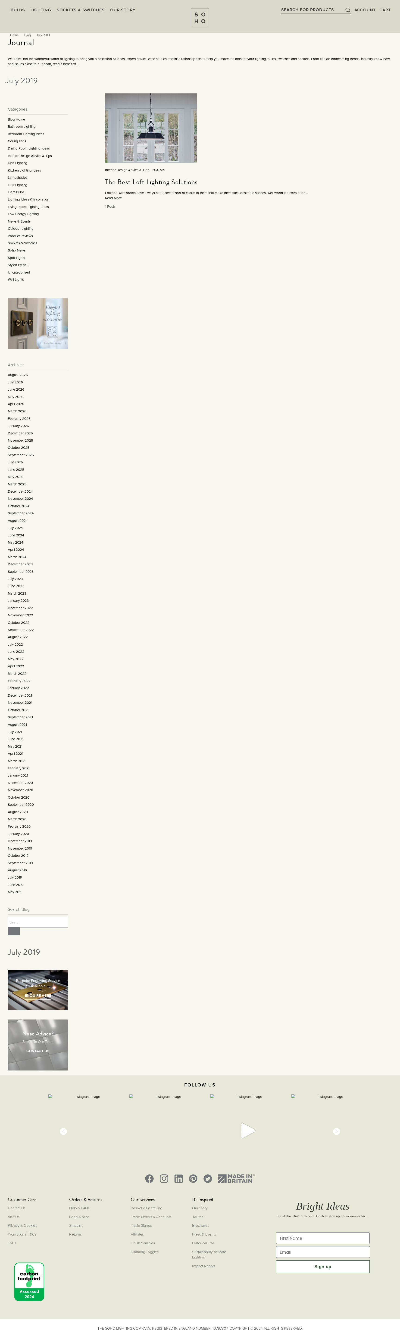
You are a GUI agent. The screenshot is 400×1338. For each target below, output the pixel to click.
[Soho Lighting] (200, 18)
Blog (27, 35)
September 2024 (21, 513)
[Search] (14, 931)
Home (14, 35)
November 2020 (20, 790)
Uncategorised (19, 272)
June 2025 (16, 469)
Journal (198, 1216)
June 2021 (15, 739)
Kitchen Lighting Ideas (24, 170)
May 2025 (15, 476)
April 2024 (16, 549)
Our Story (199, 1208)
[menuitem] (122, 10)
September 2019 (20, 863)
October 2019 (18, 855)
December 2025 (20, 433)
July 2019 (15, 877)
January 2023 (18, 600)
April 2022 (16, 666)
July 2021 (15, 731)
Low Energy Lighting (23, 214)
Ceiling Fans (17, 141)
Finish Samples (143, 1243)
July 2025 (15, 462)
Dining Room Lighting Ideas (29, 148)
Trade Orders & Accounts (151, 1216)
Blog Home (16, 119)
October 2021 (18, 710)
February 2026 (19, 418)
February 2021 (19, 768)
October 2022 (18, 622)
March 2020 (17, 819)
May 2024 (15, 542)
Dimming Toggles (145, 1251)
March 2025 (17, 484)
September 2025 (21, 455)
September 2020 (21, 804)
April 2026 (16, 404)
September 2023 (21, 571)
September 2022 (21, 629)
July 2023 (15, 578)
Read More (113, 198)
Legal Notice (79, 1216)
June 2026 (16, 389)
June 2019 (15, 884)
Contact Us (38, 1051)
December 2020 (20, 782)
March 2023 (17, 593)
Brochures (200, 1225)
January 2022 (18, 688)
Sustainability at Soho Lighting (209, 1254)
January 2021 (18, 775)
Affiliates (137, 1234)
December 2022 (20, 608)
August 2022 (18, 637)
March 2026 (17, 411)
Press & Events (204, 1234)
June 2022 (16, 651)
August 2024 (18, 520)
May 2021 (15, 746)
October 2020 (18, 797)
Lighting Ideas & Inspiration (28, 199)
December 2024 (20, 491)
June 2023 (16, 586)
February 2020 (19, 826)
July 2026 (15, 382)
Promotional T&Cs (22, 1234)
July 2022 (15, 644)
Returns (75, 1234)
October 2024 (18, 506)
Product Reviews (20, 236)
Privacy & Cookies (22, 1225)
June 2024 (16, 535)
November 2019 (20, 848)
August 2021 (17, 724)
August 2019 (17, 870)
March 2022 (17, 673)
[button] (63, 1131)
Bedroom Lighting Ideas (26, 134)
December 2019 (20, 841)
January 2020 (18, 833)
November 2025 (20, 440)
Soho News (16, 250)
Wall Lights (16, 279)
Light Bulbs (16, 192)
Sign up (322, 1266)
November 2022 (20, 615)
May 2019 (15, 892)
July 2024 (15, 527)
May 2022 (15, 659)
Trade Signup (141, 1225)
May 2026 (15, 396)
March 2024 (17, 557)
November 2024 (20, 498)
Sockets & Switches (22, 243)
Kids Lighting (17, 163)
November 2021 (20, 702)
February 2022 (19, 680)
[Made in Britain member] (236, 1178)
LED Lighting (17, 185)
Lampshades (17, 177)
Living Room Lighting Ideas (28, 206)
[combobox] (316, 9)
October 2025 (18, 447)
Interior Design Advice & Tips (30, 155)
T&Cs (12, 1243)
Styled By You (18, 265)
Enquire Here (38, 995)
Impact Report (203, 1265)
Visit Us (13, 1216)
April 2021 (15, 753)
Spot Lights (16, 257)
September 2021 (20, 717)
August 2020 (18, 812)
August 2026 (18, 374)
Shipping (76, 1225)
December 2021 (20, 695)
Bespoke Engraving (146, 1208)
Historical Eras (203, 1243)
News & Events (19, 221)
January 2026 (18, 425)
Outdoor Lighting (21, 228)
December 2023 (20, 564)
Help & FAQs (79, 1208)
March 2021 (16, 761)
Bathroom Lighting (22, 126)
